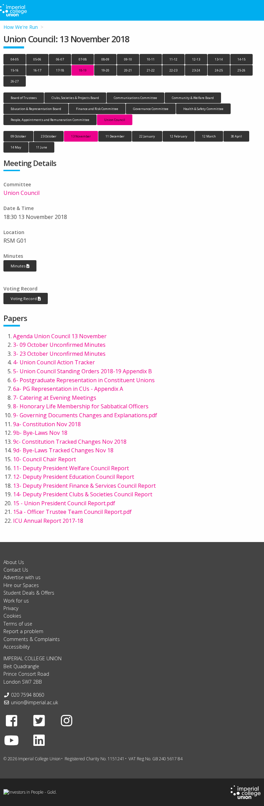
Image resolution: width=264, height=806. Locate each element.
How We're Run (20, 27)
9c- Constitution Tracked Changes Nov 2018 (69, 441)
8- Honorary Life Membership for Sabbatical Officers (80, 406)
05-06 (37, 59)
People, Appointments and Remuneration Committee (50, 120)
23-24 (196, 70)
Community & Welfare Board (193, 98)
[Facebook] (11, 720)
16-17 (37, 70)
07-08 (83, 59)
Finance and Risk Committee (97, 109)
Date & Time (18, 208)
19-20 (105, 70)
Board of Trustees (24, 98)
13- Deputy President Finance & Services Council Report (84, 485)
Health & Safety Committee (203, 109)
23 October (48, 136)
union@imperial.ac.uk (34, 702)
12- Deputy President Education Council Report (73, 477)
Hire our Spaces (21, 585)
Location (13, 232)
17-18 (60, 70)
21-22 (151, 70)
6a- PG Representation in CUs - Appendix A (68, 389)
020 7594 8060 (27, 695)
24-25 (219, 70)
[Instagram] (66, 720)
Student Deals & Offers (28, 592)
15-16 (15, 70)
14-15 (241, 59)
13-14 (219, 59)
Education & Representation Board (36, 109)
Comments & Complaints (31, 639)
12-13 (196, 59)
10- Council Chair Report (44, 459)
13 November (81, 136)
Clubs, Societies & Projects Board (75, 98)
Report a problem (23, 631)
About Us (13, 562)
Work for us (16, 600)
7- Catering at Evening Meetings (54, 397)
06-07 (60, 59)
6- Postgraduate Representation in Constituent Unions (84, 380)
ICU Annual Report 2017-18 (48, 521)
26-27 (15, 81)
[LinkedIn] (39, 740)
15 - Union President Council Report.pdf (64, 503)
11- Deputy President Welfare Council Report (71, 468)
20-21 (128, 70)
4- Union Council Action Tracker (54, 362)
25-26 (241, 70)
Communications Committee (135, 98)
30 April (236, 136)
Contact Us (15, 569)
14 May (16, 147)
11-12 (173, 59)
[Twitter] (39, 720)
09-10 (128, 59)
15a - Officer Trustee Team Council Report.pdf (72, 512)
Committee (17, 184)
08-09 (105, 59)
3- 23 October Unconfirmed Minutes (59, 353)
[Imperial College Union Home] (246, 792)
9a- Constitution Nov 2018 (47, 424)
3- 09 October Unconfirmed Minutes (59, 345)
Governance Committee (150, 109)
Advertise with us (22, 577)
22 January (147, 136)
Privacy (10, 608)
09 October (18, 136)
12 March (209, 136)
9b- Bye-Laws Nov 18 (40, 433)
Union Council (114, 120)
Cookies (12, 615)
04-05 (15, 59)
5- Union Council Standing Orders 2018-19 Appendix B (82, 371)
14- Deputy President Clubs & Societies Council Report (82, 494)
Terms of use (17, 623)
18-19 (83, 70)
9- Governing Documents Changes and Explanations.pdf (85, 415)
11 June (41, 147)
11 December (115, 136)
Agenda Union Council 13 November (60, 336)
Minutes (13, 256)
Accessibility (16, 646)
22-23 (173, 70)
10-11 (151, 59)
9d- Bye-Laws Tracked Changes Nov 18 (63, 450)
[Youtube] (11, 740)
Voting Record (20, 288)
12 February (178, 136)
